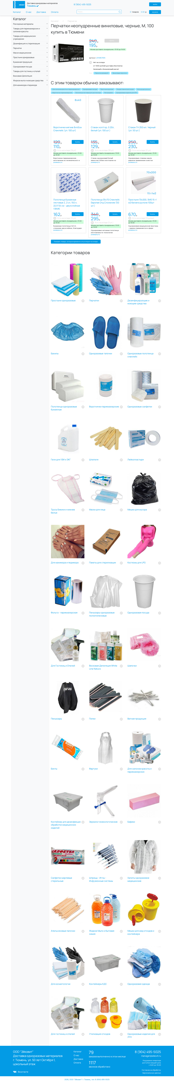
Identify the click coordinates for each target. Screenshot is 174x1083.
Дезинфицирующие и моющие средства (138, 302)
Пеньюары (56, 718)
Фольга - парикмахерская (64, 612)
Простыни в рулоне (106, 89)
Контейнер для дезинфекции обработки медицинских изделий (66, 824)
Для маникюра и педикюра (64, 562)
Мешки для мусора (137, 509)
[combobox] (99, 12)
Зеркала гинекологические (103, 821)
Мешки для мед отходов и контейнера (140, 932)
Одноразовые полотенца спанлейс (140, 355)
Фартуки (93, 768)
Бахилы (54, 353)
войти (155, 4)
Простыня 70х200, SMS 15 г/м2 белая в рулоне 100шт (142, 201)
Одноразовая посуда (90, 89)
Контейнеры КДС (98, 983)
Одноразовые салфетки (139, 406)
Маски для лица (97, 509)
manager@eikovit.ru (151, 1055)
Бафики (131, 821)
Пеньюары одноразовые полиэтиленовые (102, 614)
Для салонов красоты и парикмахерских (66, 89)
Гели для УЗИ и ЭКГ (61, 459)
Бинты (54, 768)
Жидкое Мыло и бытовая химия (101, 932)
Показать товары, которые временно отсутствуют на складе (76, 241)
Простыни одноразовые (63, 300)
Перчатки (94, 300)
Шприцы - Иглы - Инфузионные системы (101, 879)
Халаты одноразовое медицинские (138, 879)
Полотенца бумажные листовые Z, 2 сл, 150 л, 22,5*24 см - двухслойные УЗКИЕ (66, 204)
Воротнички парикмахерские (62, 93)
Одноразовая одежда (138, 983)
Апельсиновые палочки (63, 930)
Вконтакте (23, 1071)
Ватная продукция (136, 718)
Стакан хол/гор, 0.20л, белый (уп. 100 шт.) (102, 129)
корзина (155, 12)
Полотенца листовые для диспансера (88, 93)
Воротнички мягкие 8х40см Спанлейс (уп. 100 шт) (67, 129)
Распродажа (108, 93)
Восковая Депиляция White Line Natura (103, 667)
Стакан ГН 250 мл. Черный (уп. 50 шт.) (141, 129)
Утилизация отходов (99, 1034)
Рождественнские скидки (125, 89)
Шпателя (93, 459)
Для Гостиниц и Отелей (63, 665)
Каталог (17, 12)
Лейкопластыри (135, 459)
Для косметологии (143, 89)
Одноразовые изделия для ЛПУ (126, 93)
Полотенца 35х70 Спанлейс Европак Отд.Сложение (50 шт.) (105, 202)
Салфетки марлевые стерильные (61, 879)
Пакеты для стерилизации (102, 562)
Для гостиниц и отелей (63, 1034)
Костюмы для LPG (136, 562)
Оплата (54, 12)
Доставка (41, 12)
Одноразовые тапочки (100, 353)
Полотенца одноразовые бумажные (64, 408)
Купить (112, 41)
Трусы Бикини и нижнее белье (63, 511)
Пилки (92, 718)
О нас (28, 12)
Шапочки (132, 665)
